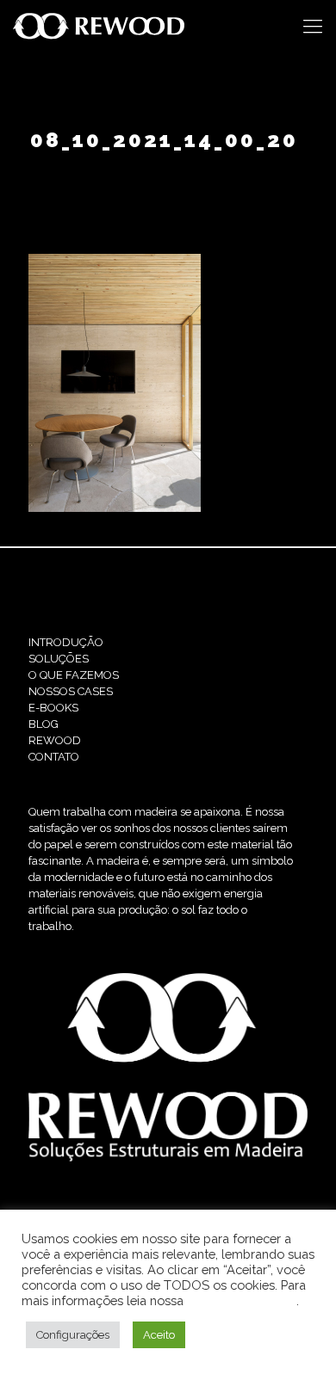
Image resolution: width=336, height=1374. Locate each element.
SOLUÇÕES (58, 658)
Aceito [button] (159, 1334)
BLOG (43, 724)
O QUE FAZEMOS (73, 675)
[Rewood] (99, 25)
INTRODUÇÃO (65, 642)
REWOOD (54, 740)
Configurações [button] (72, 1334)
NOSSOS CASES (70, 691)
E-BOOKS (53, 707)
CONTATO (53, 756)
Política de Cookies (241, 1300)
